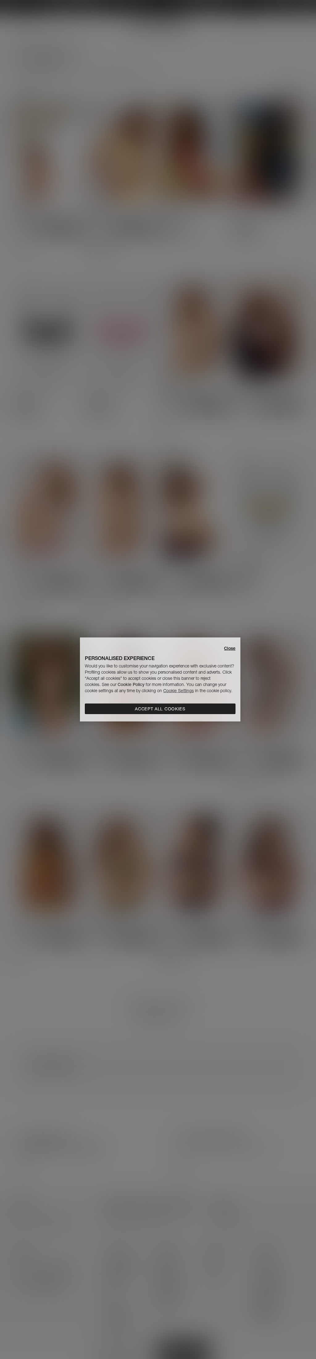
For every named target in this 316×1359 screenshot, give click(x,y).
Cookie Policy (131, 684)
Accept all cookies (160, 709)
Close (229, 648)
